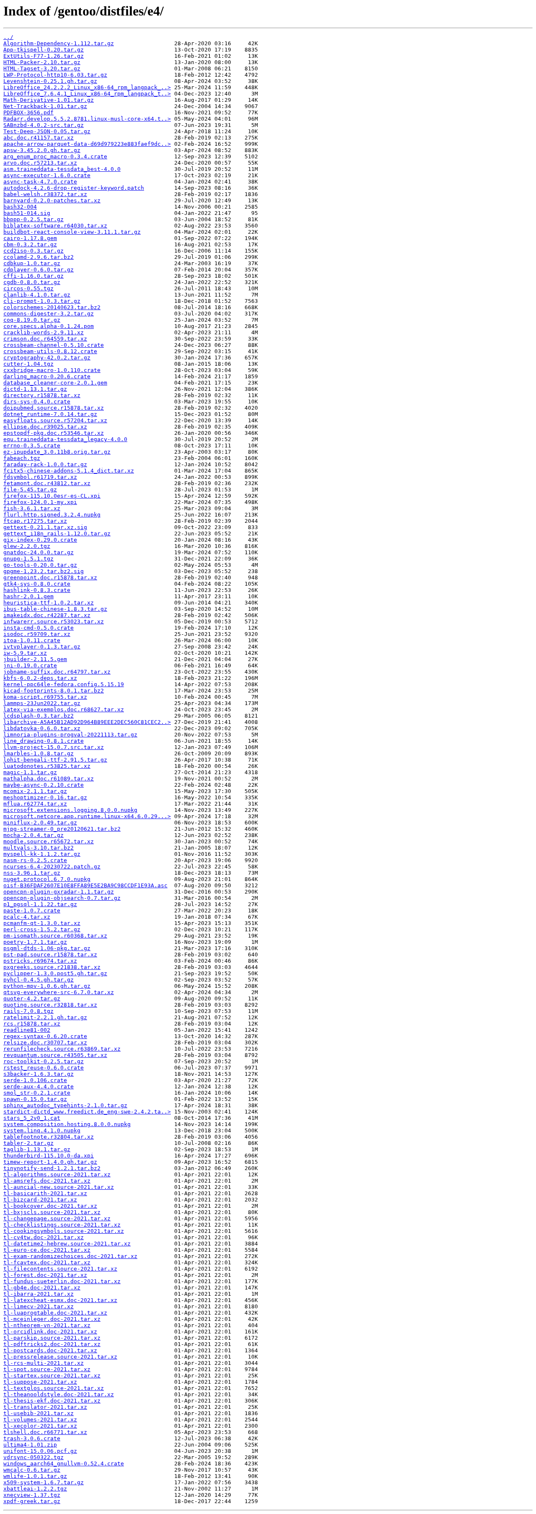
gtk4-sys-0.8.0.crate (36, 584)
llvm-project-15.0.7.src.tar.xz (53, 747)
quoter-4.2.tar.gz (31, 998)
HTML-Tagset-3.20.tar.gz (41, 68)
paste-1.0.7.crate (31, 910)
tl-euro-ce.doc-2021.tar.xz (46, 1250)
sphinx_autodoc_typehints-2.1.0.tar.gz (65, 1105)
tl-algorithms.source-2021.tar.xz (57, 1174)
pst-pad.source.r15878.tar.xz (50, 954)
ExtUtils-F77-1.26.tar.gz (43, 56)
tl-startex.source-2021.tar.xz (51, 1375)
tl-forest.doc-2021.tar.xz (45, 1275)
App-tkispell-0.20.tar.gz (43, 50)
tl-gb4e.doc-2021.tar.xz (41, 1287)
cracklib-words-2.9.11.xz (43, 332)
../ (8, 37)
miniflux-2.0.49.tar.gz (40, 822)
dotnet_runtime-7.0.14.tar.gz (50, 414)
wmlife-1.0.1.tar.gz (35, 1476)
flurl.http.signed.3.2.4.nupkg (51, 515)
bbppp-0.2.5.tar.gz (33, 219)
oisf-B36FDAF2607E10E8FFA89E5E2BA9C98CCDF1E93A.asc (85, 885)
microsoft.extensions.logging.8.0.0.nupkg (70, 810)
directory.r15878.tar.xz (41, 395)
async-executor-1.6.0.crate (46, 175)
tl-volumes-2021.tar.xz (40, 1419)
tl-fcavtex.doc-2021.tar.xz (46, 1262)
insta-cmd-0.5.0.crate (38, 628)
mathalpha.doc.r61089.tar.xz (48, 778)
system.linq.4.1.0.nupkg (41, 1130)
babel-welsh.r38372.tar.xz (45, 194)
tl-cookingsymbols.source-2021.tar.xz (63, 1231)
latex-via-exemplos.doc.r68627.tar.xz (63, 709)
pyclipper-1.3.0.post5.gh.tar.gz (55, 973)
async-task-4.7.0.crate (40, 181)
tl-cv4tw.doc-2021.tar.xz (43, 1237)
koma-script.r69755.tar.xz (45, 697)
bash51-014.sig (26, 213)
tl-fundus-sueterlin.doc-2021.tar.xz (62, 1281)
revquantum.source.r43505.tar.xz (55, 1055)
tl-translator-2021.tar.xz (45, 1407)
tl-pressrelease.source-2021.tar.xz (60, 1357)
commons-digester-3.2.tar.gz (48, 313)
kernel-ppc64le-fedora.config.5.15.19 (63, 684)
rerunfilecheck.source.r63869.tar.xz (62, 1049)
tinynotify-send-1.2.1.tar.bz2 (51, 1168)
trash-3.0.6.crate (31, 1438)
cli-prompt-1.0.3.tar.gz (41, 301)
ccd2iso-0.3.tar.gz (33, 251)
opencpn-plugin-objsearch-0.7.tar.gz (62, 898)
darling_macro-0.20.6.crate (46, 376)
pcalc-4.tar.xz (26, 917)
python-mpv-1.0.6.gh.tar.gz (46, 986)
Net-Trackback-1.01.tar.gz (45, 106)
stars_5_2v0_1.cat (31, 1118)
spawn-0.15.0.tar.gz (35, 1099)
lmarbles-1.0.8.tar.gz (38, 753)
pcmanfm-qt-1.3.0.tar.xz (41, 923)
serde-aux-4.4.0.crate (38, 1086)
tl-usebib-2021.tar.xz (38, 1413)
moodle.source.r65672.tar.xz (48, 841)
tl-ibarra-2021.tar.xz (38, 1294)
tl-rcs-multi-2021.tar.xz (43, 1363)
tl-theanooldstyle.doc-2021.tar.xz (58, 1394)
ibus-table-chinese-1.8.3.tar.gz (55, 609)
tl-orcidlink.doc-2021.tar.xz (50, 1331)
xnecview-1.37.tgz (31, 1495)
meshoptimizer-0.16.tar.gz (45, 797)
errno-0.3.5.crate (31, 445)
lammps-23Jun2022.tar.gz (41, 703)
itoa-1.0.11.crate (31, 640)
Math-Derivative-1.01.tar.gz (48, 100)
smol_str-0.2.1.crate (36, 1093)
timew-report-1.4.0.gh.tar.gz (50, 1162)
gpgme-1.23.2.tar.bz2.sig (43, 571)
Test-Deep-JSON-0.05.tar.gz (46, 131)
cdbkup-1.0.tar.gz (31, 263)
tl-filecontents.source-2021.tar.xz (60, 1269)
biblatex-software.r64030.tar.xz (55, 225)
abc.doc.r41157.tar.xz (38, 137)
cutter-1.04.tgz (28, 364)
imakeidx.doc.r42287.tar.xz (46, 615)
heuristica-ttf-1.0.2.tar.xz (48, 602)
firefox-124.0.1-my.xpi (40, 502)
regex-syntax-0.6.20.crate (45, 1036)
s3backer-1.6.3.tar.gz (38, 1074)
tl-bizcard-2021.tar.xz (40, 1199)
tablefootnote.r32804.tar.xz (48, 1137)
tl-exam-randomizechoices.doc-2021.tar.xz (70, 1256)
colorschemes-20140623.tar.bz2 (51, 307)
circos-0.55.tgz (28, 288)
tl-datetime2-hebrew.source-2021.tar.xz (67, 1243)
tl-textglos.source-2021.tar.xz (53, 1388)
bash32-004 (20, 207)
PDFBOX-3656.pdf (28, 112)
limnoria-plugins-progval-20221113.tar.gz (70, 734)
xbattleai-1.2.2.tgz (35, 1489)
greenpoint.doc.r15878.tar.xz (50, 577)
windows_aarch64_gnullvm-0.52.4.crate (63, 1463)
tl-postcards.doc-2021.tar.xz (50, 1350)
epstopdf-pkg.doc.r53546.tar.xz (53, 433)
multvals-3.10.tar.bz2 (38, 848)
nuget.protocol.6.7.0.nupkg (46, 879)
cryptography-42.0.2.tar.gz (46, 357)
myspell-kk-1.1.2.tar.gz (41, 854)
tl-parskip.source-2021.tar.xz (51, 1338)
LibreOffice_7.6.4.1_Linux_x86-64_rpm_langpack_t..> (87, 93)
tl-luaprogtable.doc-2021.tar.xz (55, 1313)
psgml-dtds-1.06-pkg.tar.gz (46, 948)
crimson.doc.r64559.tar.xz (45, 339)
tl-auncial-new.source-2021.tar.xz (58, 1187)
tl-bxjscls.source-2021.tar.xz (51, 1212)
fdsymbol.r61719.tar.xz (40, 477)
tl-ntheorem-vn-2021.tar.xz (46, 1325)
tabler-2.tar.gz (28, 1143)
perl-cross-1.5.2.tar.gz (41, 929)
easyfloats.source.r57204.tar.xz (55, 420)
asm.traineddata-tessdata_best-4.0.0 (62, 169)
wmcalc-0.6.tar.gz (31, 1470)
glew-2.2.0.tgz (26, 546)
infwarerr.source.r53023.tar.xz (53, 621)
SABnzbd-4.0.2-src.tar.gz (43, 125)
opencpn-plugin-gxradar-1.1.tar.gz (58, 892)
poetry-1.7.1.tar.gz (35, 942)
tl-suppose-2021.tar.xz (40, 1382)
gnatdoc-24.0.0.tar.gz (38, 552)
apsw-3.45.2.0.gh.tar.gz (41, 150)
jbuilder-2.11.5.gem (35, 659)
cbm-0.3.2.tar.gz (30, 244)
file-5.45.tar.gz (30, 489)
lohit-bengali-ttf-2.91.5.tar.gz (55, 760)
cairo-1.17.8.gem (30, 238)
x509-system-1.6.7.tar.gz (43, 1482)
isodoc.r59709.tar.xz (36, 634)
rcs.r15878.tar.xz (31, 1024)
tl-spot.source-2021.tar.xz (46, 1369)
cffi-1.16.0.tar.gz (33, 276)
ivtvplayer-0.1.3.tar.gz (41, 646)
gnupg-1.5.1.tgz (28, 558)
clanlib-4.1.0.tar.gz (36, 295)
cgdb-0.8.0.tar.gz (31, 282)
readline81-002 (26, 1030)
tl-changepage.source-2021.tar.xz (57, 1218)
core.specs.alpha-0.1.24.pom (48, 326)
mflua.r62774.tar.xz (35, 804)
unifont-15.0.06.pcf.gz (40, 1451)
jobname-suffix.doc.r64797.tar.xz (57, 672)
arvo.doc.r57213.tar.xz (40, 163)
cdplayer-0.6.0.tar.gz (38, 269)
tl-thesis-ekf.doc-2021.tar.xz (51, 1401)
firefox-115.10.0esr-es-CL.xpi (51, 496)
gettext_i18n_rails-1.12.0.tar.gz (57, 533)
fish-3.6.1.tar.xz (31, 508)
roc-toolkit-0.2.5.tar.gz (43, 1061)
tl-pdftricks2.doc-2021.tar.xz (51, 1344)
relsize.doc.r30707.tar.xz (45, 1042)
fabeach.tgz (21, 458)
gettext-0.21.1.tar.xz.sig (45, 527)
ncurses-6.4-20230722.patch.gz (51, 866)
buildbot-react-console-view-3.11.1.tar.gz (72, 232)
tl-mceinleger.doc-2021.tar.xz (51, 1319)
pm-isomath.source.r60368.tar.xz (55, 936)
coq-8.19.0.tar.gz (31, 320)
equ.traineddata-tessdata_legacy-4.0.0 (65, 439)
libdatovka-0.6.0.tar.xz (41, 728)
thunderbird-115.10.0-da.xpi (48, 1155)
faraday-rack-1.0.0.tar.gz (45, 464)
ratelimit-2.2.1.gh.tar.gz (45, 1017)
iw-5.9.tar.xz (25, 653)
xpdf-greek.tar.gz (31, 1501)
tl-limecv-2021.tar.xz (38, 1306)
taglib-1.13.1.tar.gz (36, 1149)
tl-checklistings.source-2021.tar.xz (62, 1225)
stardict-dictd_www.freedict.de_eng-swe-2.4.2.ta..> (87, 1111)
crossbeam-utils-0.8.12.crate (50, 351)
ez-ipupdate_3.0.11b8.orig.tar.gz (57, 452)
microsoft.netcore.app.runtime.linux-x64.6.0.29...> (87, 816)
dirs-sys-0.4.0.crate (36, 401)
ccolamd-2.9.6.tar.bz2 (38, 257)
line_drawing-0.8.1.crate (43, 741)
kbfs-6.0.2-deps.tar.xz (40, 678)
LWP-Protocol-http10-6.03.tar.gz (55, 75)
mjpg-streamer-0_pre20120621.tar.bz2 (62, 829)
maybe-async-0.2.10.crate (43, 785)
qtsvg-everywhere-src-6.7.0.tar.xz (58, 992)
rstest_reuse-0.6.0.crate (43, 1067)
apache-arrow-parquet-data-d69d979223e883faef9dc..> (87, 144)
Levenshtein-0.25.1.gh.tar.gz (50, 81)
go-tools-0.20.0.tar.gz (40, 565)
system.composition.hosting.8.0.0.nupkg (67, 1124)
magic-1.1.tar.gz (30, 772)
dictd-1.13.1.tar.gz (35, 389)
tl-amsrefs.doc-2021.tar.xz (46, 1181)
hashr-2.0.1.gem (28, 596)
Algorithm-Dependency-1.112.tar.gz (58, 43)
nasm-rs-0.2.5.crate (35, 860)
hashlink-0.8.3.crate (36, 590)
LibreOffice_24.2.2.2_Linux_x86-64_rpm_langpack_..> (87, 87)
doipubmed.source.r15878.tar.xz (53, 408)
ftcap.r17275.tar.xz (35, 521)
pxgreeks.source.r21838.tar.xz (51, 967)
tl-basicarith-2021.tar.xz (45, 1193)
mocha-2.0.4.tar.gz (33, 835)
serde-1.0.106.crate (35, 1080)
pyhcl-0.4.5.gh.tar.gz (38, 980)
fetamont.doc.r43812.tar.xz (46, 483)
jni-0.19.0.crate (30, 665)
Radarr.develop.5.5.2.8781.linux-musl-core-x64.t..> (87, 119)
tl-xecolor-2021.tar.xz (40, 1426)
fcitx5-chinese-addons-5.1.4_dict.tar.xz (68, 471)
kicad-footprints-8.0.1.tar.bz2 (53, 690)
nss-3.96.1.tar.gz (31, 873)
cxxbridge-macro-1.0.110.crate (51, 370)
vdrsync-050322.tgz (33, 1457)
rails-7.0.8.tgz (28, 1011)
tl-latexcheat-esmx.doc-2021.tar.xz (60, 1300)
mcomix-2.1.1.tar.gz (35, 791)
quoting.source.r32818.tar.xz (50, 1005)
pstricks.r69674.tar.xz (40, 961)
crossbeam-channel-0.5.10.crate (53, 345)
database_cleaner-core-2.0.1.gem (55, 383)
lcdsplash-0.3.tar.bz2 (38, 716)
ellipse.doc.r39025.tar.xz (45, 427)
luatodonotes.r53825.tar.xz (46, 766)
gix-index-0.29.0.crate (40, 540)
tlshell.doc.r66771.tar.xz (45, 1432)
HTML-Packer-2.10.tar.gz (41, 62)
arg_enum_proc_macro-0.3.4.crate (55, 156)
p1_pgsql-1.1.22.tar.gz (40, 904)
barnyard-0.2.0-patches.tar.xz (51, 200)
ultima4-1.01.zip (30, 1445)
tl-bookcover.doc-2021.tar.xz (50, 1206)
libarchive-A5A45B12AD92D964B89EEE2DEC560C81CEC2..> (87, 722)
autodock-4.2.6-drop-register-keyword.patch (73, 188)
